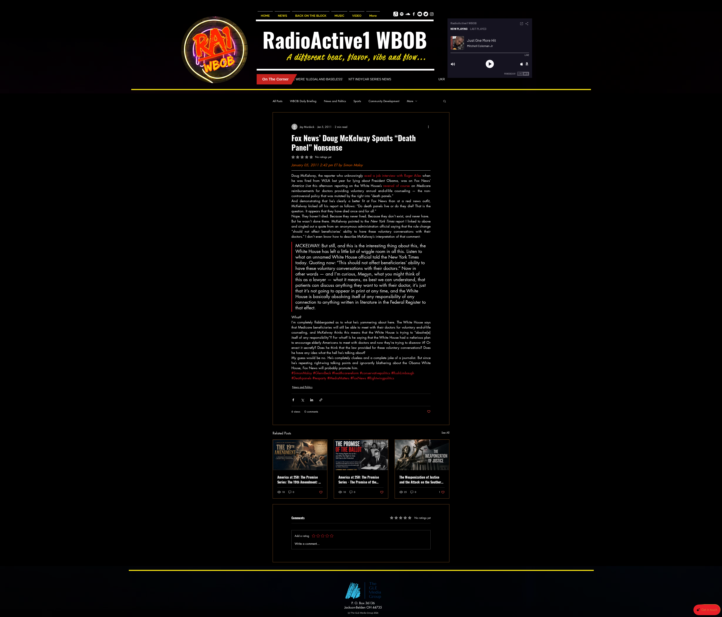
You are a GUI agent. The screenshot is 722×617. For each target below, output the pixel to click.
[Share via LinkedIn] (311, 400)
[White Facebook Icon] (413, 14)
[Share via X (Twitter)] (302, 400)
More (410, 101)
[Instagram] (431, 14)
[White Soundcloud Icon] (407, 14)
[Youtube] (419, 14)
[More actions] (428, 126)
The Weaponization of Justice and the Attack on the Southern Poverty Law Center (421, 479)
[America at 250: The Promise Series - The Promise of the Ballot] (361, 455)
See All (445, 432)
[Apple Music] (395, 14)
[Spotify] (401, 14)
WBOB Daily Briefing (303, 101)
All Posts (277, 101)
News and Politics (335, 101)
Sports (357, 101)
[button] (444, 100)
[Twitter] (425, 14)
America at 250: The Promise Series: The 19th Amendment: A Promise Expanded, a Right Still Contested (299, 479)
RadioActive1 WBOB (344, 39)
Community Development (384, 101)
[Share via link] (321, 400)
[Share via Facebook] (293, 400)
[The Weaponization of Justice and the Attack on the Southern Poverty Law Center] (422, 455)
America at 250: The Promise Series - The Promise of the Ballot (358, 479)
